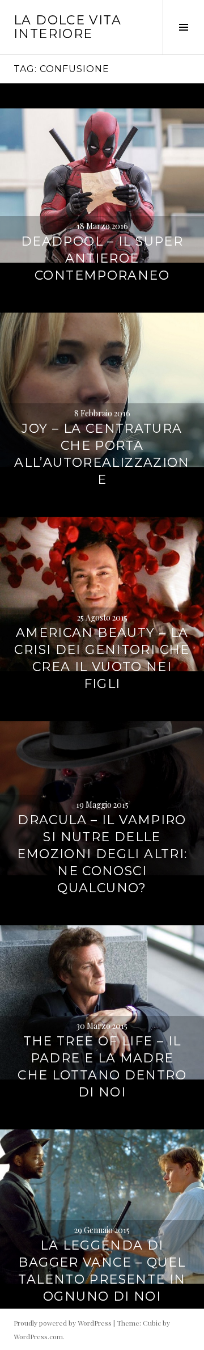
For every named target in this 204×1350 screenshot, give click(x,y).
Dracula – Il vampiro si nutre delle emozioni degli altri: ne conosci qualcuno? (102, 854)
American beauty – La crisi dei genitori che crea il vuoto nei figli (101, 658)
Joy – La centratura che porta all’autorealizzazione (102, 454)
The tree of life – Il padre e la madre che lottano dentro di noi (102, 1066)
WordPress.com (38, 1336)
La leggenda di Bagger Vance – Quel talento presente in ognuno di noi (101, 1271)
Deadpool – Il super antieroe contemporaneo (102, 258)
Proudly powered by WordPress (63, 1322)
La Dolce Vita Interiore (67, 26)
